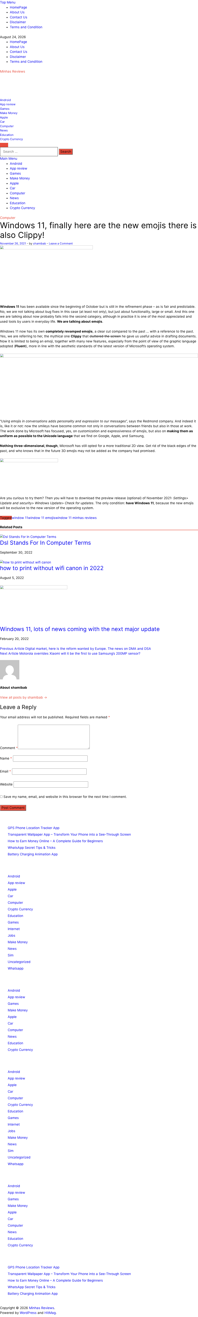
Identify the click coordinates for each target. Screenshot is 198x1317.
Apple (4, 117)
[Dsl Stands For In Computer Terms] (28, 537)
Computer (7, 126)
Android (5, 100)
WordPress (28, 1313)
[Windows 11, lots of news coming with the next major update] (33, 588)
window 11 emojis (41, 518)
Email (5, 771)
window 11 (20, 518)
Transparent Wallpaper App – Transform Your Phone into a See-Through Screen (69, 834)
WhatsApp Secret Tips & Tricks (31, 848)
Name (6, 758)
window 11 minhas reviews (76, 518)
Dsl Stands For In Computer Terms (45, 542)
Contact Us (18, 17)
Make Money (8, 113)
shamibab (39, 243)
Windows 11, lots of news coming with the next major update (80, 629)
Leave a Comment (61, 243)
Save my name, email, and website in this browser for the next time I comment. (65, 797)
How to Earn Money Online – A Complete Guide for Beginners (55, 841)
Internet (14, 929)
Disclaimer (18, 22)
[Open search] (4, 145)
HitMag (50, 1313)
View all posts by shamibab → (23, 697)
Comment (9, 748)
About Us (17, 12)
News (4, 130)
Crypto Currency (11, 139)
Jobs (11, 935)
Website (6, 784)
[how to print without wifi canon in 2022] (25, 562)
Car (2, 121)
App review (7, 104)
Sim (11, 955)
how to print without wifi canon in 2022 (52, 568)
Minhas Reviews (12, 71)
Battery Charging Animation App (33, 854)
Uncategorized (19, 962)
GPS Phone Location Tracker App (33, 828)
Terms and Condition (26, 27)
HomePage (18, 7)
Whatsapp (15, 968)
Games (4, 109)
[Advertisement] (31, 87)
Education (7, 135)
